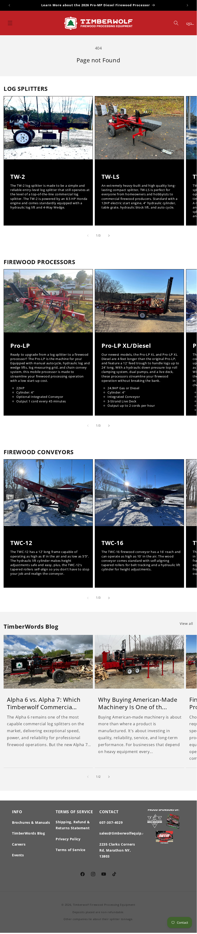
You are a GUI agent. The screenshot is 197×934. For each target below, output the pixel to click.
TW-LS (110, 176)
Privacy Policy (68, 839)
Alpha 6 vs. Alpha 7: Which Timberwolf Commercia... (44, 703)
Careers (18, 844)
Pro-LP (20, 345)
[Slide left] (88, 235)
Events (18, 855)
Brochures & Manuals (31, 822)
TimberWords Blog (28, 833)
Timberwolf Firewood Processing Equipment (104, 904)
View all (186, 623)
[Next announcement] (187, 5)
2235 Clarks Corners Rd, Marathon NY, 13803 (117, 850)
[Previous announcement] (9, 5)
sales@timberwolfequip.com (124, 833)
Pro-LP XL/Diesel (126, 345)
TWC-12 (21, 543)
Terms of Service (70, 849)
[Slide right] (109, 235)
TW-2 (17, 176)
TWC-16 (112, 543)
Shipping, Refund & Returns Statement (73, 825)
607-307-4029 (111, 822)
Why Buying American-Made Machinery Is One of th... (137, 703)
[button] (10, 23)
